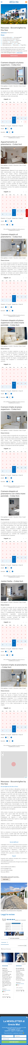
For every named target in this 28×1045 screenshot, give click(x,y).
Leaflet (26, 777)
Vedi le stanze (14, 55)
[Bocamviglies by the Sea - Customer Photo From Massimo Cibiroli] (16, 934)
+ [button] (2, 753)
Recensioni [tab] (3, 942)
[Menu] (1, 2)
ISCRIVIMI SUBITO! (14, 1042)
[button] (8, 997)
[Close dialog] (26, 1017)
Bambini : (3, 132)
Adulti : (2, 128)
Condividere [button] (6, 994)
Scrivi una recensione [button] (14, 938)
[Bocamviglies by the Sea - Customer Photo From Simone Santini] (6, 934)
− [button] (2, 755)
